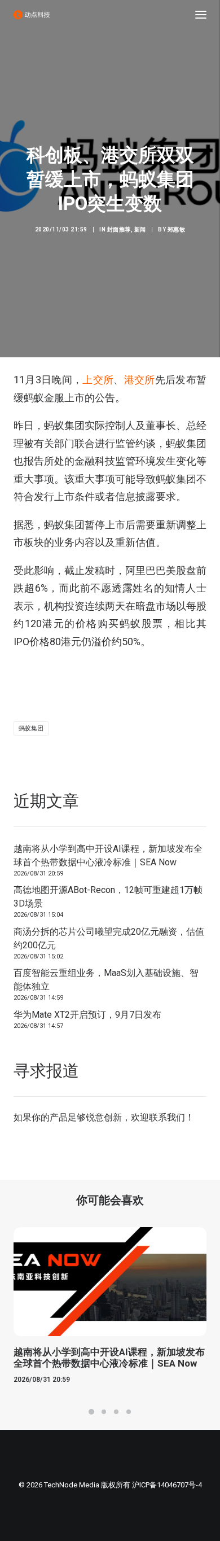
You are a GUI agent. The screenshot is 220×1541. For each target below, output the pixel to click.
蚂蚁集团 (31, 728)
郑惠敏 (177, 229)
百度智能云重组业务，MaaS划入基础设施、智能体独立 (106, 979)
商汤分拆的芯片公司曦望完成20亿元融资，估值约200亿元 (109, 938)
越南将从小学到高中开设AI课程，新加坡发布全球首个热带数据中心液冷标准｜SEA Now (108, 855)
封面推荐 (119, 229)
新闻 (140, 229)
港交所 (139, 380)
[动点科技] (32, 14)
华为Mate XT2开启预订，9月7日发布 (87, 1014)
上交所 (97, 380)
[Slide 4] (128, 1412)
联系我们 (167, 1117)
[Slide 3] (116, 1412)
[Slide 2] (104, 1412)
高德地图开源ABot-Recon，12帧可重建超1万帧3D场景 (108, 897)
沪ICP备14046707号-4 (167, 1485)
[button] (201, 14)
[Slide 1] (91, 1412)
